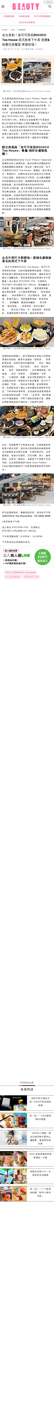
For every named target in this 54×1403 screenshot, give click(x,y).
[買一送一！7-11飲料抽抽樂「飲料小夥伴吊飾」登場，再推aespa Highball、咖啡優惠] (13, 1193)
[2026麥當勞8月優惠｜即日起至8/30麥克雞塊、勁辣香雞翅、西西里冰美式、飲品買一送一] (13, 1120)
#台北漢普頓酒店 (13, 577)
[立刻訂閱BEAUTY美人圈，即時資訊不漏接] (27, 557)
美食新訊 (22, 30)
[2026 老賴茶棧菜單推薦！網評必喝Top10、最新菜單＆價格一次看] (13, 1158)
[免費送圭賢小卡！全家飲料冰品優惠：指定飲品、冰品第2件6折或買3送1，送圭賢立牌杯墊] (13, 1176)
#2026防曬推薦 (42, 16)
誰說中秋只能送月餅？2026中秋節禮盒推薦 (40, 1102)
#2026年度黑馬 (27, 22)
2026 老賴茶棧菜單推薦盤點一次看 (40, 1156)
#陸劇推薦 (8, 16)
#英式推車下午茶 (31, 577)
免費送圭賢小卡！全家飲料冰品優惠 (40, 1173)
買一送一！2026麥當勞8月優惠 (40, 1117)
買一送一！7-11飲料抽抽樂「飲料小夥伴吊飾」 (40, 1192)
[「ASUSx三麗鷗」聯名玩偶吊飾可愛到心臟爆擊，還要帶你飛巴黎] (13, 1138)
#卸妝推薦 (24, 16)
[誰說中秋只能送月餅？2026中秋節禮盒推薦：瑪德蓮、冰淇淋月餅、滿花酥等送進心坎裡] (13, 1103)
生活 (13, 30)
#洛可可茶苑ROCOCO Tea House (20, 572)
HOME (4, 30)
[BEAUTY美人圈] (26, 6)
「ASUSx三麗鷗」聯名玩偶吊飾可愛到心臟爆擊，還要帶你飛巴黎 (40, 1138)
